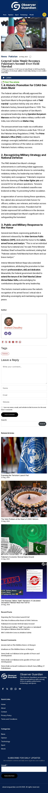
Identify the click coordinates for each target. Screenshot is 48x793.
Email (4, 765)
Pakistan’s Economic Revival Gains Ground (17, 557)
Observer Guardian (31, 674)
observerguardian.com (10, 787)
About (3, 708)
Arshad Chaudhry (13, 327)
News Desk (5, 654)
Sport (17, 15)
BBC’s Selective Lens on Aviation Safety (16, 633)
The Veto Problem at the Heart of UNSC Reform (19, 519)
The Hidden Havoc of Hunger (24, 645)
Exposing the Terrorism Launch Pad (15, 475)
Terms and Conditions (9, 719)
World (31, 15)
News (4, 15)
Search (4, 420)
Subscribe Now (9, 776)
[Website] (9, 333)
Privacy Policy (6, 715)
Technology (24, 15)
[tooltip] (2, 342)
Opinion (10, 15)
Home (3, 704)
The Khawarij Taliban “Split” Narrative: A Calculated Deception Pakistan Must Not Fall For (20, 602)
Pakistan (13, 57)
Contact (4, 712)
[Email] (6, 333)
